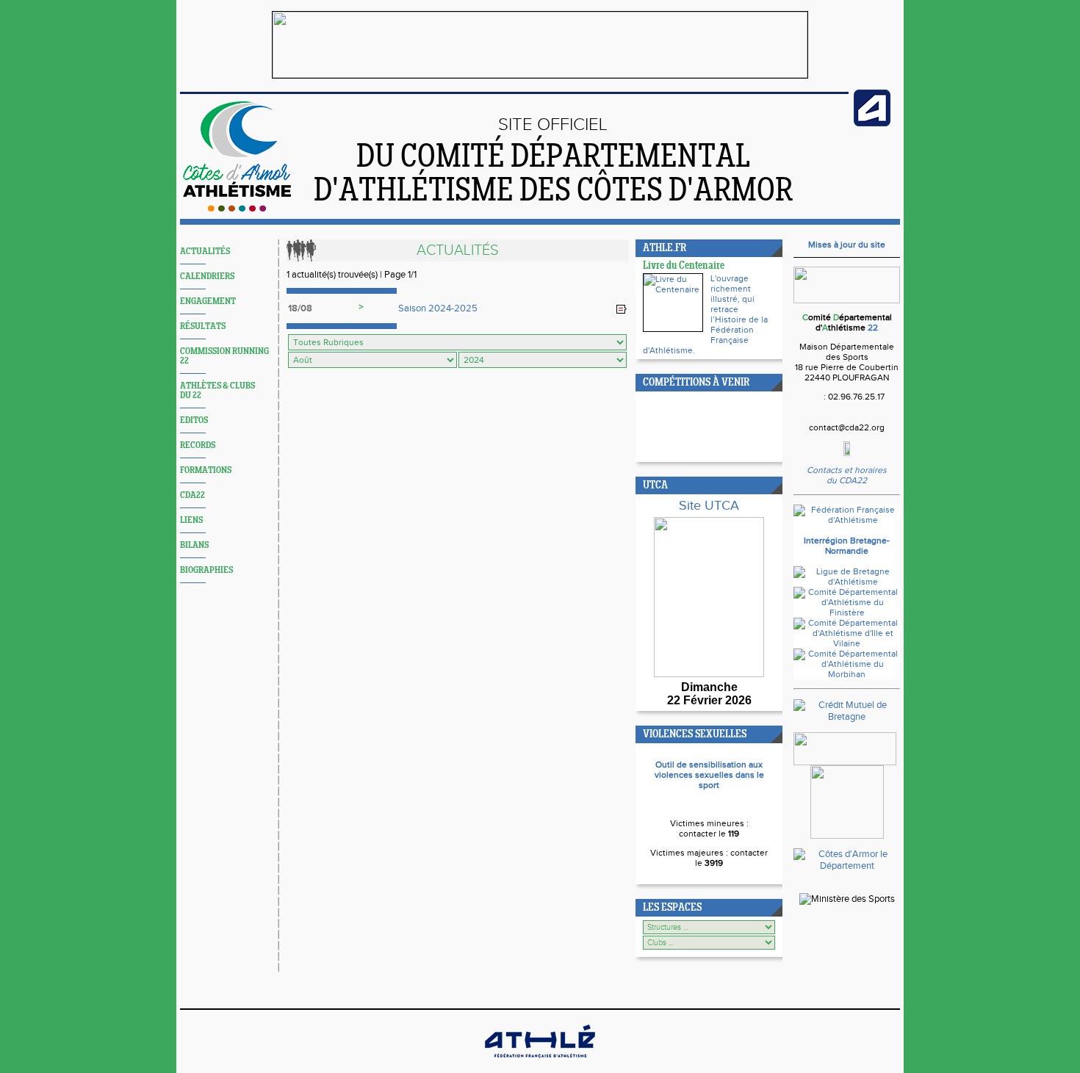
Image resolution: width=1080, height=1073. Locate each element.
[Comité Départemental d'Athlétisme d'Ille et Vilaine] (846, 643)
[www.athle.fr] (872, 123)
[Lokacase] (847, 836)
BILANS (194, 545)
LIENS (191, 520)
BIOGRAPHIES (206, 570)
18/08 (300, 308)
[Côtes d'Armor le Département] (846, 866)
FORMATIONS (205, 470)
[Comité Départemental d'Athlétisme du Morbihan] (846, 674)
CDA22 (192, 495)
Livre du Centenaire (683, 266)
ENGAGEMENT (208, 301)
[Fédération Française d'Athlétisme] (846, 520)
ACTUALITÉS (205, 251)
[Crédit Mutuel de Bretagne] (846, 717)
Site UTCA (709, 505)
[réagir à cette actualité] (621, 309)
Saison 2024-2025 (438, 308)
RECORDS (197, 445)
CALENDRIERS (207, 276)
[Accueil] (237, 208)
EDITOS (194, 420)
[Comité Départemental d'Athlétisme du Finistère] (846, 612)
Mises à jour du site (846, 244)
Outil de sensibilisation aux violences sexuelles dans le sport (709, 774)
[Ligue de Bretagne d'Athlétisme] (846, 582)
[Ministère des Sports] (847, 899)
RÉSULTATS (203, 326)
